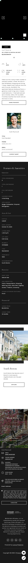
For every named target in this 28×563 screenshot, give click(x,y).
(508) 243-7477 (6, 143)
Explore (14, 384)
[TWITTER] (20, 540)
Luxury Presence (18, 545)
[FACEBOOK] (7, 540)
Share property (14, 102)
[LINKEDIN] (16, 540)
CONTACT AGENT (14, 154)
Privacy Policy (22, 497)
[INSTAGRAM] (12, 540)
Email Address (6, 486)
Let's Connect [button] (14, 438)
